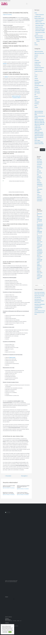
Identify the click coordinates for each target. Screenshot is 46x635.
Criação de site (37, 125)
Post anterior (8, 475)
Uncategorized (37, 98)
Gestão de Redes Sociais (39, 18)
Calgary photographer (39, 132)
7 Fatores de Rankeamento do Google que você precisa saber (39, 252)
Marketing (36, 80)
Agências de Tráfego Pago (40, 122)
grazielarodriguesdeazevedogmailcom (40, 226)
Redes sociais (37, 91)
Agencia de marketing (7, 14)
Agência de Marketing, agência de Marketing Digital (39, 113)
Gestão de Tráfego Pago (40, 23)
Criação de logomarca (39, 14)
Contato (36, 44)
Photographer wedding (39, 133)
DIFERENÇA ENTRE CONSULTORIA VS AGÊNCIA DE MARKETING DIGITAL (16, 32)
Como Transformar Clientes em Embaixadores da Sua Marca (39, 197)
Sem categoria (37, 92)
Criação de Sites (38, 16)
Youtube (36, 107)
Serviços (36, 96)
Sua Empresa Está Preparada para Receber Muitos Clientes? (39, 301)
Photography (37, 89)
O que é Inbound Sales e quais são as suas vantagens (23, 493)
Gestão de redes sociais (39, 119)
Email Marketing (38, 65)
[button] (26, 3)
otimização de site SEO (39, 85)
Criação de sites (38, 127)
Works (36, 105)
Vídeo (36, 100)
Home (36, 12)
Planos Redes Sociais (39, 25)
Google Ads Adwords (39, 71)
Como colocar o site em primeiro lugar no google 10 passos (39, 244)
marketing (5, 63)
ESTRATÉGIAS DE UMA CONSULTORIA (12, 38)
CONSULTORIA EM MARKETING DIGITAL (11, 35)
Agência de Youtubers (39, 35)
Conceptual (37, 60)
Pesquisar (36, 147)
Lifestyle (36, 78)
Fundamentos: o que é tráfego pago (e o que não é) (39, 219)
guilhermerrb (39, 213)
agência (6, 76)
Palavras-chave (12, 357)
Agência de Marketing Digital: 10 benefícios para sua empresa (23, 486)
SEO (35, 94)
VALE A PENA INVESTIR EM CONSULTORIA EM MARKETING (16, 36)
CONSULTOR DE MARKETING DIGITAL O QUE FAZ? (13, 27)
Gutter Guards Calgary (39, 142)
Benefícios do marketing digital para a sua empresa (8, 493)
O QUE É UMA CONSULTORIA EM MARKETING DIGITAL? (14, 26)
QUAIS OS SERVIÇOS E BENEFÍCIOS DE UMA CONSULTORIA (16, 37)
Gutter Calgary (37, 140)
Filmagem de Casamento (39, 67)
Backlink (36, 56)
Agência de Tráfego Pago (39, 124)
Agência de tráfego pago (39, 53)
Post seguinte (24, 475)
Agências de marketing (39, 135)
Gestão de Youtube (39, 37)
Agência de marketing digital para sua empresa (9, 486)
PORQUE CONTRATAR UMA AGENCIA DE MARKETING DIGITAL (16, 34)
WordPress (37, 103)
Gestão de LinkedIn (39, 27)
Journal (36, 74)
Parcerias (36, 87)
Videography (37, 101)
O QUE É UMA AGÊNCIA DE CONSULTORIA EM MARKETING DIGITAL (15, 30)
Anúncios (36, 55)
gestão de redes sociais (16, 96)
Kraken (36, 76)
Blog (35, 42)
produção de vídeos (16, 97)
